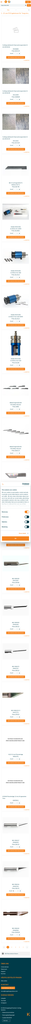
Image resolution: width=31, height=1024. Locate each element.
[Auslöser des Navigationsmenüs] (1, 2)
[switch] (27, 517)
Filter (8, 10)
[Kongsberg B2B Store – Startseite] (7, 1)
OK (15, 538)
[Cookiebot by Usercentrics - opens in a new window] (22, 484)
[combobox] (12, 5)
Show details (22, 533)
